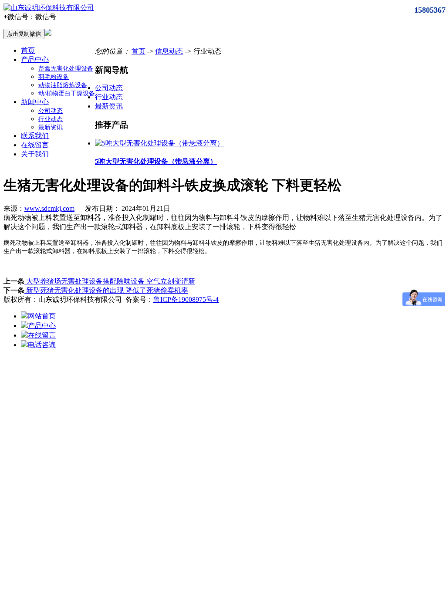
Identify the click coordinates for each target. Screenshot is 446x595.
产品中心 (35, 59)
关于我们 (35, 154)
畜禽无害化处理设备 (65, 68)
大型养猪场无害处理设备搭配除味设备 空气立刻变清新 (109, 281)
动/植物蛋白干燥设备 (66, 93)
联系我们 (35, 135)
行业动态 (50, 119)
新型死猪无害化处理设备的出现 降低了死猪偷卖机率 (106, 290)
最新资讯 (50, 127)
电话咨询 (42, 344)
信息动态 (169, 51)
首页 (28, 50)
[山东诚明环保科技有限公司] (48, 7)
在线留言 (35, 145)
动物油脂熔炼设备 (62, 85)
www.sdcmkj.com (49, 208)
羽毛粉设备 (53, 77)
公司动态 (50, 111)
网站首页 (42, 316)
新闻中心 (35, 101)
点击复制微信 (24, 33)
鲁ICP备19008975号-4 (186, 299)
